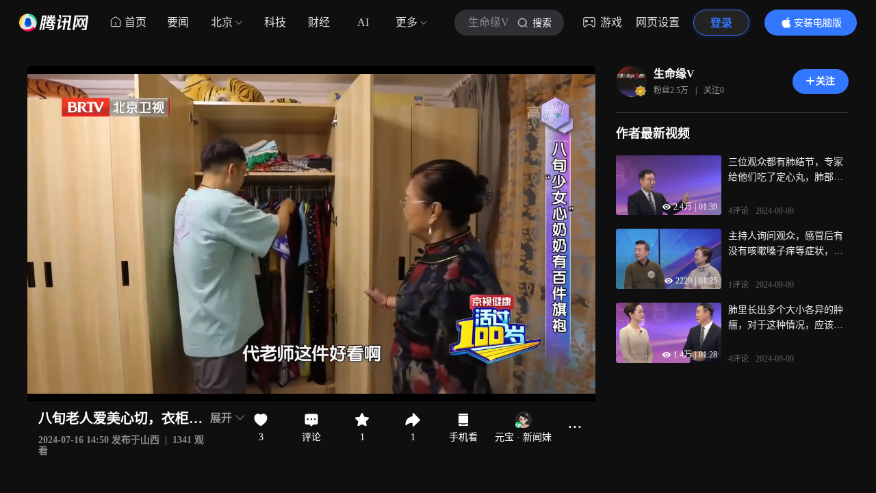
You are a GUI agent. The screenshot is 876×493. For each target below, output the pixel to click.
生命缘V (674, 73)
